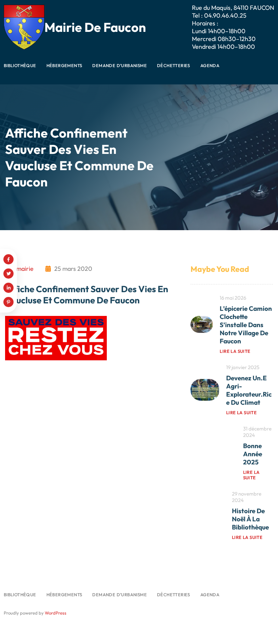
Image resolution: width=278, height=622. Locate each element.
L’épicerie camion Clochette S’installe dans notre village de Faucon (246, 324)
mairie (25, 269)
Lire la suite (235, 351)
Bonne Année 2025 (252, 454)
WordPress (55, 613)
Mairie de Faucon (95, 27)
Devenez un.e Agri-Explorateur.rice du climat (249, 390)
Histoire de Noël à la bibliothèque (250, 519)
